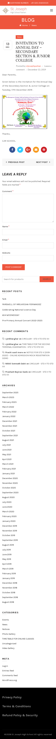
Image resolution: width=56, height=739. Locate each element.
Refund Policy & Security (20, 715)
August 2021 (8, 440)
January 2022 (8, 416)
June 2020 (7, 507)
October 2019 (8, 535)
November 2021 (9, 426)
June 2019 (6, 554)
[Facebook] (12, 150)
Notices (6, 629)
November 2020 (10, 483)
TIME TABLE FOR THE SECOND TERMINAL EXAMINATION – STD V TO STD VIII (26, 345)
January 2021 (8, 473)
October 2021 (8, 430)
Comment (7, 191)
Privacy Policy (12, 697)
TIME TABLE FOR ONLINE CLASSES (18, 639)
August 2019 (8, 545)
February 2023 (9, 402)
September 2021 (10, 435)
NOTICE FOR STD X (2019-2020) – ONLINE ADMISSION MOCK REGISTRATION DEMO (26, 355)
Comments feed (10, 675)
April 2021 (6, 459)
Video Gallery (8, 648)
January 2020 (9, 521)
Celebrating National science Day (19, 310)
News (34, 25)
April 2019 (6, 564)
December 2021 (9, 421)
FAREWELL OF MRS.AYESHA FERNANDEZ (21, 304)
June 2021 (6, 449)
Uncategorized (9, 643)
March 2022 (8, 407)
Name (5, 226)
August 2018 (8, 602)
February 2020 (9, 516)
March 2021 (7, 464)
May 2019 (6, 559)
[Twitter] (20, 150)
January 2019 (8, 578)
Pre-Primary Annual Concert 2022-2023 (22, 320)
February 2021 (9, 468)
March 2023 (8, 397)
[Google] (28, 150)
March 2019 (7, 568)
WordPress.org (9, 680)
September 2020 (10, 492)
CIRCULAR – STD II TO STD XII (35, 339)
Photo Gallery (8, 634)
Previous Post (16, 162)
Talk (4, 299)
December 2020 (10, 478)
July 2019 (6, 549)
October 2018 (8, 592)
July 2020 (6, 502)
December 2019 (9, 526)
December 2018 (9, 583)
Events (5, 620)
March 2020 (8, 511)
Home (25, 25)
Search (47, 279)
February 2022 (9, 411)
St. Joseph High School (22, 734)
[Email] (36, 150)
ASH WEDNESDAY (10, 315)
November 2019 (9, 530)
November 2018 (9, 587)
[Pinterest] (44, 150)
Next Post (42, 162)
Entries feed (8, 670)
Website (6, 253)
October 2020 (9, 487)
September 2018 (10, 597)
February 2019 (9, 573)
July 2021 (6, 445)
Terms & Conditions (16, 706)
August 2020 (8, 497)
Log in (5, 666)
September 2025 (10, 392)
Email (5, 239)
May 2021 (6, 454)
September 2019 (10, 540)
